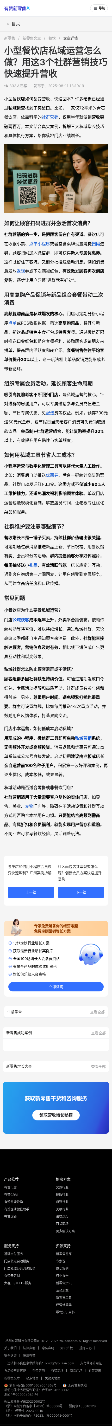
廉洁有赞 (29, 1356)
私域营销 (83, 738)
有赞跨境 (57, 1371)
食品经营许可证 (15, 1371)
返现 (21, 271)
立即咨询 (56, 987)
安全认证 (10, 1356)
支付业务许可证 (91, 1363)
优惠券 (52, 475)
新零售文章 (32, 38)
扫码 (96, 243)
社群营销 (50, 117)
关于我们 (10, 1348)
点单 (33, 243)
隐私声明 (48, 1348)
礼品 (33, 565)
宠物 (29, 806)
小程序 (44, 243)
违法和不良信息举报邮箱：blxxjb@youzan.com (40, 1363)
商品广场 (76, 1371)
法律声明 (29, 1348)
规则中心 (85, 1348)
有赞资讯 (95, 1371)
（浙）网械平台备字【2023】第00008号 (33, 1406)
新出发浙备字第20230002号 (24, 1401)
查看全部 (97, 1012)
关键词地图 (52, 1378)
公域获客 (21, 619)
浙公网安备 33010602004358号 (33, 1385)
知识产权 (66, 1348)
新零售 (9, 38)
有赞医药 (38, 1371)
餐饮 (52, 38)
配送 (50, 412)
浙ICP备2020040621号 (21, 1395)
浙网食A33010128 (82, 1406)
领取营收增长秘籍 (56, 1115)
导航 (102, 8)
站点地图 (32, 1378)
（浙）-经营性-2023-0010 (23, 1411)
